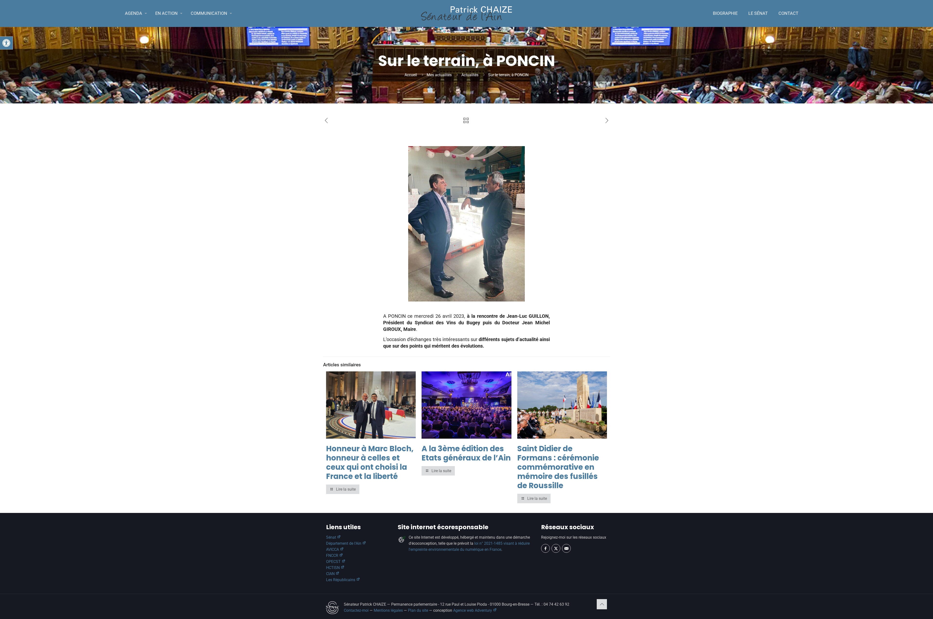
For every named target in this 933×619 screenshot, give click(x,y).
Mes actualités (439, 75)
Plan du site (418, 610)
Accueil (411, 75)
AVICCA (333, 549)
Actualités (469, 75)
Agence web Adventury (473, 610)
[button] (6, 43)
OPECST (334, 561)
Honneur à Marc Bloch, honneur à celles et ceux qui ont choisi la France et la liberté (370, 462)
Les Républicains (341, 579)
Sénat (331, 537)
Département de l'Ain (344, 543)
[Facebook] (545, 548)
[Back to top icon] (602, 604)
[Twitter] (556, 548)
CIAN (331, 573)
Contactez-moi (356, 610)
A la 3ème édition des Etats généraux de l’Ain (466, 453)
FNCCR (332, 555)
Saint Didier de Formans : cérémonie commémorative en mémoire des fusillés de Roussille (558, 467)
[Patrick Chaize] (466, 13)
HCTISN (333, 567)
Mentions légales (388, 610)
